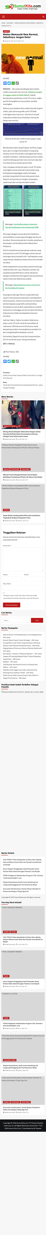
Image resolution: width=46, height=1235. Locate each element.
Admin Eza (8, 41)
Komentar (7, 545)
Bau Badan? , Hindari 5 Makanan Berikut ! (18, 654)
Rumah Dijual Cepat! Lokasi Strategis (16, 640)
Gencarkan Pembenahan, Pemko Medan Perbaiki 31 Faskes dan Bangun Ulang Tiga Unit (22, 890)
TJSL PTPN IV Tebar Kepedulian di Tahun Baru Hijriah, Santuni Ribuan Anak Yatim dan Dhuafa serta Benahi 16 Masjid (22, 862)
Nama (5, 574)
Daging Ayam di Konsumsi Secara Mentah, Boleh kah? (22, 648)
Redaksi (6, 662)
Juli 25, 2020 (17, 41)
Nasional (6, 31)
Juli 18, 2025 (21, 439)
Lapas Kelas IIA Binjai (9, 1060)
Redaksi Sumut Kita (10, 439)
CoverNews (26, 1128)
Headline (6, 932)
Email (26, 574)
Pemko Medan (26, 469)
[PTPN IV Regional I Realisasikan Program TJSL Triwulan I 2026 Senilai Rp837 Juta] (23, 1006)
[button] (3, 16)
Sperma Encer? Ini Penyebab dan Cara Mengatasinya (22, 635)
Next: (23, 385)
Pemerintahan (15, 469)
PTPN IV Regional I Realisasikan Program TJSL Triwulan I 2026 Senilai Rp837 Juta (23, 877)
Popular (13, 426)
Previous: (22, 375)
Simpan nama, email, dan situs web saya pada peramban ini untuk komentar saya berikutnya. (21, 596)
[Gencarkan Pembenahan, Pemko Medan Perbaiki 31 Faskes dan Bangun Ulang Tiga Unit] (23, 1090)
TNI (19, 426)
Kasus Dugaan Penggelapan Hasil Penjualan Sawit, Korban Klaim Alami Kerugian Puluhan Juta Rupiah (21, 870)
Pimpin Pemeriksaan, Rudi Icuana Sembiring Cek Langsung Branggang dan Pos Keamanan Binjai (20, 883)
